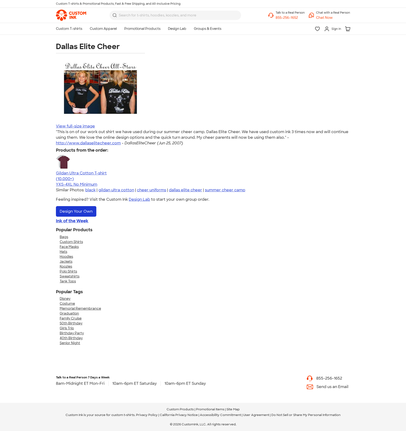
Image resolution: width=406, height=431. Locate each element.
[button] (333, 17)
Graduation (69, 313)
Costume (67, 303)
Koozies (66, 266)
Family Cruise (71, 318)
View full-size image (75, 126)
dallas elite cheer (185, 190)
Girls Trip (67, 328)
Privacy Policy (147, 415)
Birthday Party (72, 333)
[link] (71, 15)
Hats (63, 252)
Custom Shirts (71, 242)
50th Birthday (71, 323)
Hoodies (66, 256)
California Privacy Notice (179, 415)
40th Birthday (71, 338)
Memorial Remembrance (80, 308)
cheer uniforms (151, 190)
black (90, 190)
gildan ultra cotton (116, 190)
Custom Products (180, 409)
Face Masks (69, 247)
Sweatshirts (69, 276)
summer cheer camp (225, 190)
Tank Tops (68, 281)
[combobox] (175, 15)
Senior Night (70, 343)
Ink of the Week (72, 221)
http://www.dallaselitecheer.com (88, 143)
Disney (65, 298)
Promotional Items (210, 409)
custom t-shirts (123, 415)
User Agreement (256, 415)
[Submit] (114, 15)
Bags (64, 237)
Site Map (233, 409)
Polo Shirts (68, 271)
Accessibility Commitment (220, 415)
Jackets (66, 261)
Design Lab (139, 199)
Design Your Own (76, 211)
